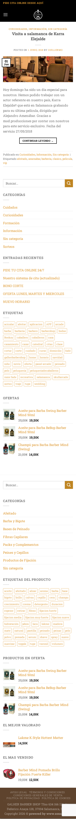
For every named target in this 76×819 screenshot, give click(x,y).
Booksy (8, 337)
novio (17, 363)
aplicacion (36, 324)
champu (64, 597)
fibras (32, 610)
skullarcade (61, 377)
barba (7, 331)
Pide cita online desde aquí (23, 2)
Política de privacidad (23, 798)
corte (18, 350)
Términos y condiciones (47, 792)
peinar (57, 630)
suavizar (9, 643)
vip (5, 162)
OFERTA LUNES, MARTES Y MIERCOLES (33, 293)
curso (42, 350)
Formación (11, 223)
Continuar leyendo (38, 140)
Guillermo (55, 49)
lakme (45, 623)
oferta (28, 363)
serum (32, 637)
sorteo (8, 383)
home (32, 357)
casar (25, 344)
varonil (43, 643)
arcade (59, 324)
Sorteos (8, 246)
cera (52, 597)
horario (44, 357)
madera (57, 623)
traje (18, 383)
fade (68, 350)
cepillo (41, 597)
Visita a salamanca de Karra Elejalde (38, 36)
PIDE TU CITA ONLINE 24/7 (23, 270)
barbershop (48, 331)
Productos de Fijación (19, 560)
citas (49, 344)
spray (54, 637)
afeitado (22, 158)
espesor (8, 610)
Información (38, 28)
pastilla (31, 630)
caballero (22, 337)
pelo (6, 370)
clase (59, 344)
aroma (44, 591)
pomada (20, 637)
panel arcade (43, 363)
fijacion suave (60, 617)
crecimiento (11, 604)
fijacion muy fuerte (36, 617)
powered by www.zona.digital (50, 814)
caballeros (38, 337)
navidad (57, 357)
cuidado (30, 350)
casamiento (11, 344)
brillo (19, 597)
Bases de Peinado (16, 529)
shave (43, 637)
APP (48, 324)
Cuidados (10, 207)
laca (35, 623)
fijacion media (12, 617)
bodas (62, 331)
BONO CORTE (13, 286)
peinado (60, 363)
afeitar (22, 324)
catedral (38, 344)
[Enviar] (69, 183)
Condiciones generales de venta (37, 795)
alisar (33, 591)
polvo (7, 637)
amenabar (34, 158)
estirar (21, 610)
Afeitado (9, 513)
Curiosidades (18, 28)
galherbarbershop (14, 357)
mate (7, 630)
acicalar (9, 324)
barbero (33, 331)
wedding (39, 383)
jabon (25, 623)
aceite (8, 591)
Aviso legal (18, 792)
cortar (8, 350)
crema (27, 604)
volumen (57, 643)
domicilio (55, 350)
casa (51, 337)
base (65, 591)
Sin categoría (57, 28)
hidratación (11, 623)
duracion (57, 604)
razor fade (10, 377)
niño (7, 363)
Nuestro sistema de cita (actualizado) (31, 278)
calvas (30, 597)
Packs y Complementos (21, 544)
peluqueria (19, 370)
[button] (5, 15)
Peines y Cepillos (16, 552)
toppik (22, 643)
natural (18, 630)
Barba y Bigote (14, 521)
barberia (46, 158)
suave (65, 637)
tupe (27, 383)
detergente (41, 604)
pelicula (67, 158)
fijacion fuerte (48, 610)
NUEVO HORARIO (16, 301)
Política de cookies (56, 798)
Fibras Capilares (15, 537)
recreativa (26, 377)
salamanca (43, 377)
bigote (8, 597)
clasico (57, 158)
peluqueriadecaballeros (44, 370)
